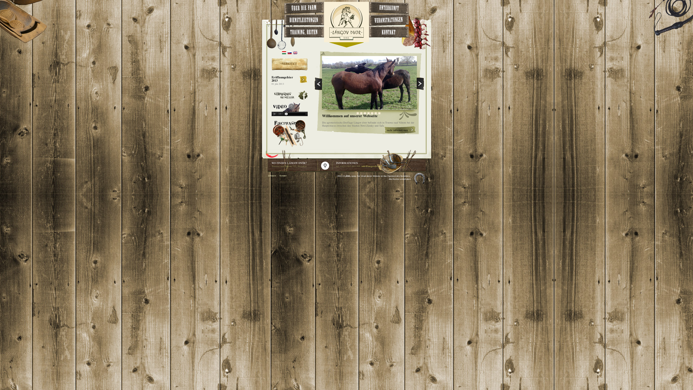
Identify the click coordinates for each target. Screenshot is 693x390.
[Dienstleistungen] (304, 20)
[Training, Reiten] (304, 32)
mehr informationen (397, 130)
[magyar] (284, 53)
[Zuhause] (346, 39)
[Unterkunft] (389, 8)
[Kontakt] (389, 32)
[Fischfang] (290, 147)
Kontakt (283, 176)
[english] (295, 53)
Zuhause (272, 176)
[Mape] (325, 166)
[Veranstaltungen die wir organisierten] (389, 20)
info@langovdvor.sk (371, 166)
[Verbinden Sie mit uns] (290, 99)
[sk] (290, 53)
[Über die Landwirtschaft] (304, 8)
